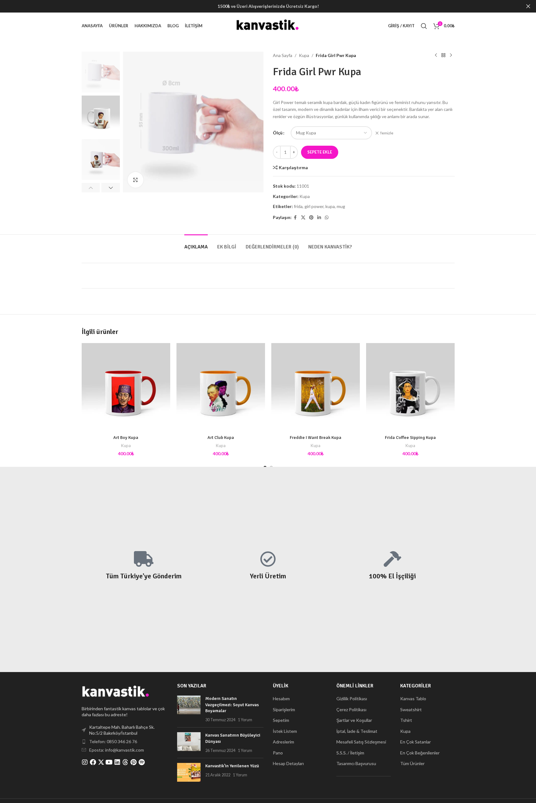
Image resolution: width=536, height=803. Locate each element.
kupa (330, 206)
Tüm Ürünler (412, 763)
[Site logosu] (268, 25)
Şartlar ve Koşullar (354, 720)
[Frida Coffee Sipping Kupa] (410, 387)
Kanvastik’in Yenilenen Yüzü (232, 766)
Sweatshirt (411, 709)
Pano (278, 752)
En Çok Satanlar (415, 741)
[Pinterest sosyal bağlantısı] (311, 217)
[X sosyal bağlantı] (303, 217)
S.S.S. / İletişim (350, 752)
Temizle (386, 133)
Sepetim (281, 720)
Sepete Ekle (319, 151)
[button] (91, 187)
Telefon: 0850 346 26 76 (113, 741)
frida (298, 206)
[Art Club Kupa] (220, 387)
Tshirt (406, 720)
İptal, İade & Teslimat (356, 731)
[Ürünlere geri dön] (443, 55)
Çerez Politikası (351, 709)
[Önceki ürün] (436, 55)
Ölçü (278, 132)
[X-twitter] (101, 762)
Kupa (304, 55)
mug (341, 206)
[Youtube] (109, 762)
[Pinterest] (133, 762)
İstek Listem (285, 731)
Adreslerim (283, 741)
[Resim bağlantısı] (116, 691)
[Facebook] (93, 762)
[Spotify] (142, 762)
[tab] (196, 243)
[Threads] (125, 762)
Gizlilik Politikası (351, 698)
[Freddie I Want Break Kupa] (315, 387)
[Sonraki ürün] (451, 55)
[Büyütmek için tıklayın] (135, 180)
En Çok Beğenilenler (420, 752)
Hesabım (281, 698)
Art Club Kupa (220, 437)
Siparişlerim (284, 709)
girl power (314, 206)
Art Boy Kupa (125, 437)
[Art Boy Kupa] (126, 387)
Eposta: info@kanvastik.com (116, 750)
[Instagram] (85, 762)
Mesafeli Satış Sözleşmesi (361, 741)
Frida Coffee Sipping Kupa (410, 437)
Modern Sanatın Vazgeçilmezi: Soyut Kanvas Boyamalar (232, 704)
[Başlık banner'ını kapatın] (528, 6)
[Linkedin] (117, 762)
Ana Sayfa (282, 55)
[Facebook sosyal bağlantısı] (295, 217)
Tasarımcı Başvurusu (356, 763)
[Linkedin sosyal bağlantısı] (319, 217)
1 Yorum (245, 719)
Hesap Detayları (288, 763)
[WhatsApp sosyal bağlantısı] (326, 217)
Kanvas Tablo (413, 698)
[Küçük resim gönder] (189, 709)
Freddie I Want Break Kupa (315, 437)
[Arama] (424, 26)
